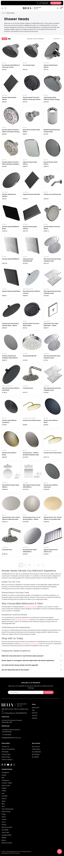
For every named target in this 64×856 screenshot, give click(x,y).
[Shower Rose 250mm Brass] (11, 438)
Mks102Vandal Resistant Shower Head (52, 131)
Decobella (5, 830)
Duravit (4, 775)
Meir (3, 778)
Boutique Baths (7, 835)
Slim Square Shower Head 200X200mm (31, 486)
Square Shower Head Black (11, 291)
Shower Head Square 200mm (30, 228)
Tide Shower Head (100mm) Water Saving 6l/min (51, 98)
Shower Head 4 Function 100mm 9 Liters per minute (31, 98)
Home (3, 13)
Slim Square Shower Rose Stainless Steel (52, 292)
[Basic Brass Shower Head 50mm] (31, 115)
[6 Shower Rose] (11, 535)
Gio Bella (4, 796)
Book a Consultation (8, 749)
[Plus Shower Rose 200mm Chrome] (31, 277)
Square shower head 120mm (30, 163)
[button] (60, 8)
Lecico (4, 817)
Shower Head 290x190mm (10, 259)
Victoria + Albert (7, 783)
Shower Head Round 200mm (9, 195)
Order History (36, 749)
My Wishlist (35, 757)
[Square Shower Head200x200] (31, 245)
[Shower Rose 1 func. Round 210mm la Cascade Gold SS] (52, 503)
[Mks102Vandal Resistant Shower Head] (52, 115)
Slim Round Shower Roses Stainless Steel (52, 260)
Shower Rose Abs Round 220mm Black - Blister (10, 324)
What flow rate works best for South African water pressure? (23, 656)
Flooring (34, 715)
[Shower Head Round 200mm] (11, 180)
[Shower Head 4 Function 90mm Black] (31, 309)
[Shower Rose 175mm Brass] (52, 438)
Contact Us (5, 747)
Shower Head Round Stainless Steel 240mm (10, 357)
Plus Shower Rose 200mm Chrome (31, 292)
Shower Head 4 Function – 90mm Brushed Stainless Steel (11, 163)
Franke (4, 791)
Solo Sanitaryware (7, 809)
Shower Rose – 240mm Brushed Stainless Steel (31, 454)
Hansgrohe (5, 772)
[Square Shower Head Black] (11, 277)
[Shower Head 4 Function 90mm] (52, 212)
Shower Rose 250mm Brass (9, 454)
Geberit (4, 788)
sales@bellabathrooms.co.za (11, 738)
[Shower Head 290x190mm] (11, 245)
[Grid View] (9, 39)
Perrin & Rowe (6, 812)
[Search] (5, 8)
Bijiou (3, 804)
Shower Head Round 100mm (50, 66)
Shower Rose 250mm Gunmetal (51, 486)
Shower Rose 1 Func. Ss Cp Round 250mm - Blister (31, 518)
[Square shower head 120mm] (31, 148)
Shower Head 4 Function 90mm (52, 228)
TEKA (3, 806)
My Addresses (36, 752)
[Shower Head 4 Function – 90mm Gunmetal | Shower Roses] (11, 115)
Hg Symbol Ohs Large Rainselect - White (51, 324)
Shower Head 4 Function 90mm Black (31, 324)
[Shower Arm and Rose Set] (52, 180)
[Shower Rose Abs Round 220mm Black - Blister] (11, 309)
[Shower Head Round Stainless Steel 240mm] (11, 342)
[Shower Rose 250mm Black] (52, 406)
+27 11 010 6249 (6, 735)
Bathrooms (35, 708)
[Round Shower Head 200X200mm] (31, 535)
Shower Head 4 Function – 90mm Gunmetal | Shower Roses (11, 131)
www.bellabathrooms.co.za (29, 644)
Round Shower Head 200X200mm (29, 551)
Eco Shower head (28, 65)
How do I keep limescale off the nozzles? (15, 670)
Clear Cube (5, 832)
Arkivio (4, 801)
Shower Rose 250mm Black (51, 421)
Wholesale (5, 752)
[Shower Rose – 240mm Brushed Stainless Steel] (31, 438)
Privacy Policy (6, 754)
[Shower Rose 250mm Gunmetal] (52, 471)
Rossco (4, 799)
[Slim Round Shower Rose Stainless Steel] (52, 342)
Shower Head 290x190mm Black (10, 228)
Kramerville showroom (22, 619)
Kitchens (35, 713)
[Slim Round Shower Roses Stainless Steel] (52, 245)
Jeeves (4, 819)
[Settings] (57, 8)
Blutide (4, 838)
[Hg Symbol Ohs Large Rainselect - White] (52, 309)
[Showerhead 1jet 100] (31, 342)
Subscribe (48, 692)
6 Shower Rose (7, 550)
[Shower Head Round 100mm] (52, 51)
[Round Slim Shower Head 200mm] (11, 471)
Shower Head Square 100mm (9, 98)
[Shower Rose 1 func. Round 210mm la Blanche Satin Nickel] (11, 503)
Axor (3, 793)
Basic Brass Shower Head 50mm (31, 131)
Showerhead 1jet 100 (29, 356)
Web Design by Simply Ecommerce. (11, 853)
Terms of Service (7, 760)
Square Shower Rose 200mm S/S (51, 551)
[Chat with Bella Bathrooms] (59, 851)
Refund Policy (6, 757)
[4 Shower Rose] (31, 374)
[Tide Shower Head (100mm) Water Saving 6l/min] (52, 83)
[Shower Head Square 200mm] (31, 212)
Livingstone (5, 780)
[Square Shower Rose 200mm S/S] (52, 535)
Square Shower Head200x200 (28, 260)
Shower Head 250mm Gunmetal (9, 421)
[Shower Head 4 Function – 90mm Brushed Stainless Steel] (11, 148)
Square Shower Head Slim (31, 194)
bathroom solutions (30, 607)
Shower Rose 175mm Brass (53, 453)
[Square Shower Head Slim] (31, 180)
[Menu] (2, 8)
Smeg (3, 814)
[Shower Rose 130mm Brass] (31, 406)
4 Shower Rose (28, 388)
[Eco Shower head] (31, 51)
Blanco (4, 840)
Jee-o (4, 822)
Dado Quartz (6, 786)
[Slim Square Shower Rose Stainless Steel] (52, 277)
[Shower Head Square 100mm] (11, 83)
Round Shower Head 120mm (50, 163)
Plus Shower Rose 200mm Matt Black (10, 389)
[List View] (10, 39)
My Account (36, 747)
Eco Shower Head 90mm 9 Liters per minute (11, 66)
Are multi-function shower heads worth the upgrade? (20, 665)
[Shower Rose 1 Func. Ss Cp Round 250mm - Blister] (31, 503)
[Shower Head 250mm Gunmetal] (11, 406)
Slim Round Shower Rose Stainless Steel (52, 357)
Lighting (34, 718)
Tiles (33, 710)
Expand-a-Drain (7, 827)
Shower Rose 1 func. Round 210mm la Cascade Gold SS (53, 518)
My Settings (35, 754)
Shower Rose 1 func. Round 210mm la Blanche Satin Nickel (11, 518)
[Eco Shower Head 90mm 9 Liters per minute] (11, 51)
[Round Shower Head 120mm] (52, 148)
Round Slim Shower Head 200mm (10, 486)
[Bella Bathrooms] (32, 8)
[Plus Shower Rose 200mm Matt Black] (11, 374)
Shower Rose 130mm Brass (32, 420)
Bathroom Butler (7, 843)
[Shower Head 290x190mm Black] (11, 212)
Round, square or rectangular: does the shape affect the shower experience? (28, 660)
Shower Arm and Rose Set (52, 194)
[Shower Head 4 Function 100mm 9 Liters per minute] (31, 83)
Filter (4, 38)
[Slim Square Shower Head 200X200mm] (31, 471)
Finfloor (4, 825)
